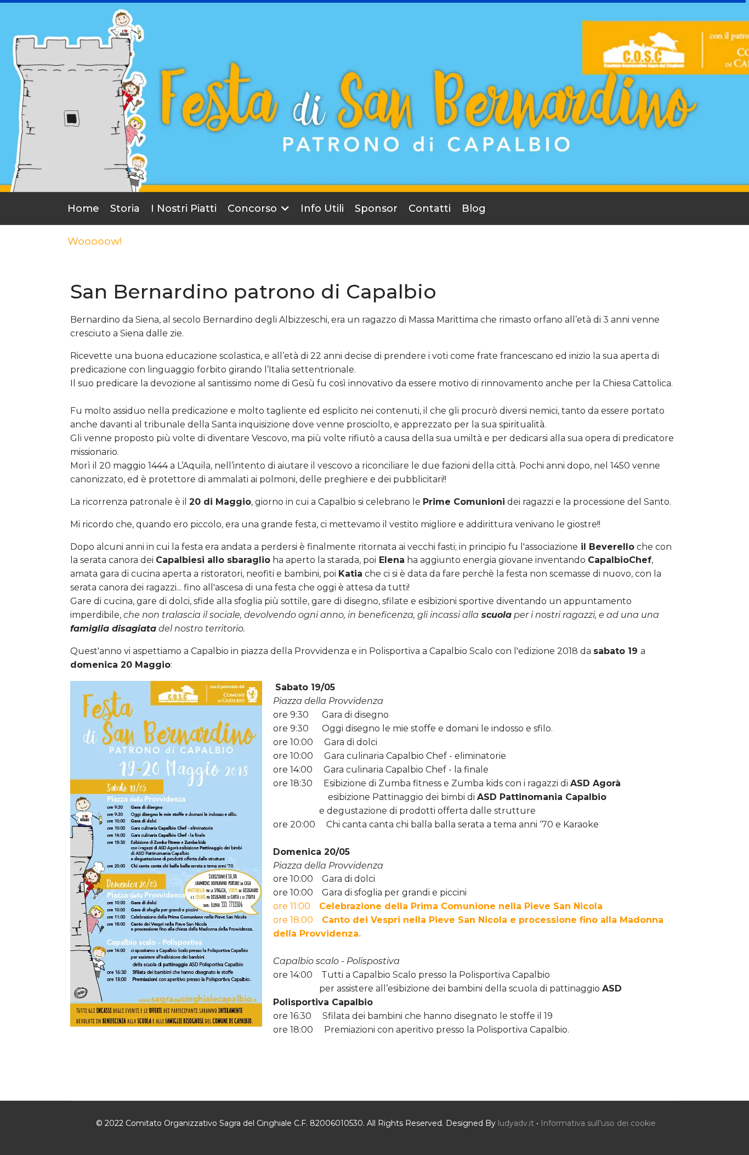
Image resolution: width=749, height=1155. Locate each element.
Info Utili (322, 208)
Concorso (252, 208)
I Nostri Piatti (184, 208)
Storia (125, 208)
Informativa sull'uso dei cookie (598, 1123)
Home (83, 208)
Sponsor (376, 208)
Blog (474, 208)
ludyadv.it (516, 1123)
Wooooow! (94, 241)
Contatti (429, 208)
